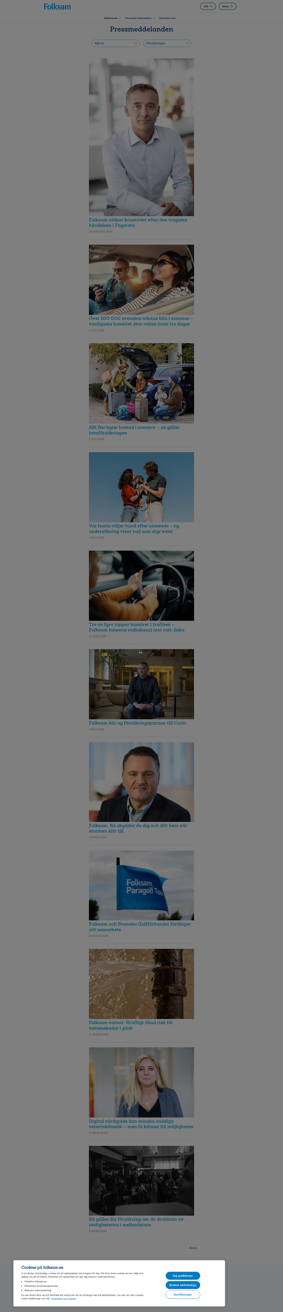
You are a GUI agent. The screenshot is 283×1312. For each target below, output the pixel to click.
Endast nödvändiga (183, 1285)
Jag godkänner (183, 1275)
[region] (119, 1283)
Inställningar (183, 1294)
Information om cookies (63, 1298)
